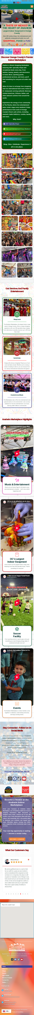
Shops (4, 971)
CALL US (30, 0)
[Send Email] (2, 996)
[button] (26, 6)
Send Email (7, 994)
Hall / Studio (5, 975)
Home (4, 966)
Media (4, 982)
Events (4, 973)
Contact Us (5, 980)
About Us (5, 968)
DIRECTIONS (25, 0)
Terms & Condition (17, 1012)
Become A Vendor (7, 977)
